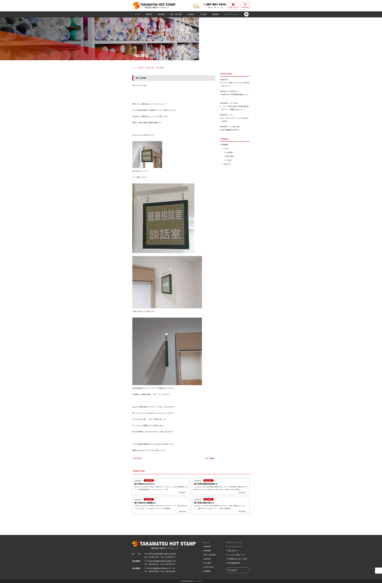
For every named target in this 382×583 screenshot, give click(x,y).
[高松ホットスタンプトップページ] (154, 5)
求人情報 (203, 14)
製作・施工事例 (176, 14)
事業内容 (149, 14)
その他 (235, 103)
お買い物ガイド (233, 551)
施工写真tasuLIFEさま (230, 130)
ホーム (137, 14)
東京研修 (137, 458)
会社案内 (191, 14)
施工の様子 (151, 67)
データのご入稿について (236, 555)
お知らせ (227, 164)
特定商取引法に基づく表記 (237, 559)
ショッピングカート (235, 546)
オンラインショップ (232, 14)
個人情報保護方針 (234, 563)
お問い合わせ (233, 7)
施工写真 (208, 458)
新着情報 (215, 14)
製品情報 (161, 14)
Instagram (245, 7)
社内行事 (232, 91)
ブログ (146, 67)
